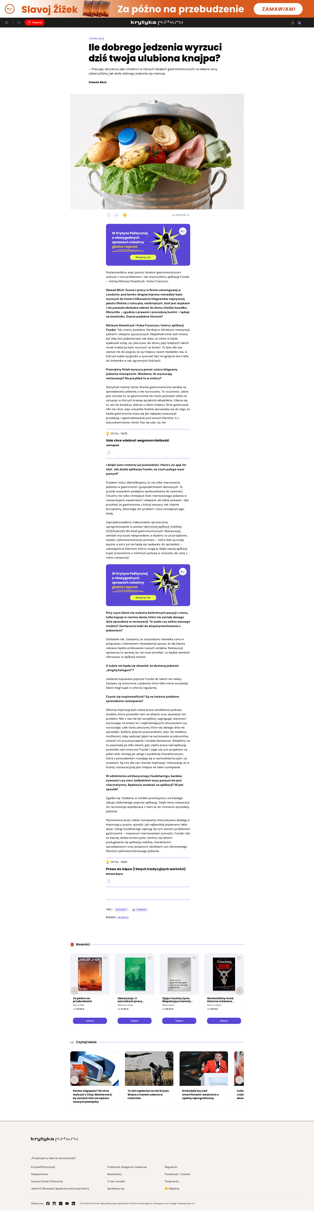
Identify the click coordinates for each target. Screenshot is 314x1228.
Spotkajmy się (115, 1188)
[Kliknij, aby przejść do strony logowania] (293, 23)
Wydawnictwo (39, 1174)
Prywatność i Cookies (177, 1174)
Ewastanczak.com (186, 1203)
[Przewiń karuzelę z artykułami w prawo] (239, 1080)
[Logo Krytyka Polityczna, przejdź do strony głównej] (157, 22)
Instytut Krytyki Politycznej (47, 1181)
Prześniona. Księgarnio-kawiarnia (127, 1167)
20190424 (123, 917)
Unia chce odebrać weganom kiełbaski (137, 441)
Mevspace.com (161, 1203)
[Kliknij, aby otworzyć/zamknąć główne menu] (6, 22)
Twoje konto (172, 1181)
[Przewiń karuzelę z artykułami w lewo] (74, 1080)
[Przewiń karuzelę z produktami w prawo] (239, 991)
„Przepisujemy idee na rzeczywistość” (53, 1158)
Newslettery (114, 1174)
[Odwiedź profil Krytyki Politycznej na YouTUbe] (67, 1203)
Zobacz (90, 1020)
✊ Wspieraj (172, 1188)
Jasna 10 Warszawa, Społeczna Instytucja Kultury (60, 1188)
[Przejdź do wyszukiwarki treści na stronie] (19, 23)
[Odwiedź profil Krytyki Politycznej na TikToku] (61, 1203)
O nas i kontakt (116, 1181)
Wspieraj (37, 22)
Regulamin (171, 1167)
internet (121, 909)
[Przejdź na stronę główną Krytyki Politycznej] (54, 1139)
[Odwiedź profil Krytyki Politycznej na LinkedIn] (73, 1203)
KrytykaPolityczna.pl (43, 1167)
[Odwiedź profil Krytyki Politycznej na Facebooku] (48, 1203)
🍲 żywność (139, 909)
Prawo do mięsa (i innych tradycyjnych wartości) (146, 869)
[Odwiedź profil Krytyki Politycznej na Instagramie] (54, 1203)
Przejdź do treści (16, 9)
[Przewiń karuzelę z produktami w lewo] (74, 991)
